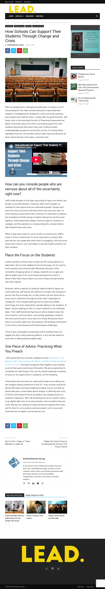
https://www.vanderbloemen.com (34, 462)
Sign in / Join (9, 2)
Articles (18, 16)
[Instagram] (30, 483)
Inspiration (15, 22)
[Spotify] (39, 483)
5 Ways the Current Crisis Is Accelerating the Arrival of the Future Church (54, 444)
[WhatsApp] (25, 50)
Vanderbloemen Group (15, 45)
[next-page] (10, 526)
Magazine (29, 16)
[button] (97, 16)
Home (11, 16)
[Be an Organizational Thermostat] (74, 100)
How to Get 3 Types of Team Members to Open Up (17, 442)
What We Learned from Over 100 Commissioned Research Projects (88, 87)
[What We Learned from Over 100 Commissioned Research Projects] (74, 86)
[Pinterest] (19, 50)
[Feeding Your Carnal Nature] (74, 76)
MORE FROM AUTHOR (35, 495)
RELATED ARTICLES (15, 495)
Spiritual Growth (38, 26)
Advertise (18, 2)
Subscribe (27, 2)
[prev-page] (6, 526)
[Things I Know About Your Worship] (57, 507)
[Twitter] (13, 50)
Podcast (28, 26)
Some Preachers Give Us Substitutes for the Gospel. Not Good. (14, 518)
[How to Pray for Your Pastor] (36, 507)
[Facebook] (7, 50)
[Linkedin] (34, 483)
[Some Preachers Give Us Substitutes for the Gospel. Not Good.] (14, 507)
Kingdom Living (19, 26)
